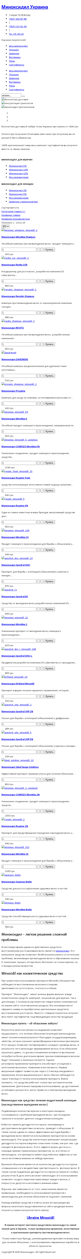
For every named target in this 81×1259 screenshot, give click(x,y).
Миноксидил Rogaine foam (16, 478)
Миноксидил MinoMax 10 (15, 537)
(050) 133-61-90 (18, 26)
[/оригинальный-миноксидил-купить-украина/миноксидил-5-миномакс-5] (15, 412)
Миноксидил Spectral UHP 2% (17, 711)
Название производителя (16, 219)
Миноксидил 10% (18, 169)
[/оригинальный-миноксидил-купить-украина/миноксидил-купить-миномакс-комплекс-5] (20, 439)
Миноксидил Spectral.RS (15, 596)
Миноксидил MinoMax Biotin (17, 909)
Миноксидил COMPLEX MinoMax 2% (21, 794)
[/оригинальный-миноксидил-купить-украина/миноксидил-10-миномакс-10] (15, 530)
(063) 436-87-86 (18, 19)
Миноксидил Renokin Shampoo (18, 296)
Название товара (11, 215)
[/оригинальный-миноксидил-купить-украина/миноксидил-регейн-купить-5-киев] (13, 499)
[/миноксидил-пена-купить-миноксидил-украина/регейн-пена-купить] (17, 471)
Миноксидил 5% (18, 166)
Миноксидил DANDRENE (15, 359)
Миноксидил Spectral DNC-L (17, 656)
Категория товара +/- (14, 211)
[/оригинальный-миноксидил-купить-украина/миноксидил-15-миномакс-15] (15, 847)
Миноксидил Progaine (13, 391)
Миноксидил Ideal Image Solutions (20, 767)
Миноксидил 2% (18, 190)
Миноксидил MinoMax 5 (14, 418)
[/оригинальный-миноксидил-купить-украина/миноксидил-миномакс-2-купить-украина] (15, 617)
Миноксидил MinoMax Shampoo (18, 237)
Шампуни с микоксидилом (23, 201)
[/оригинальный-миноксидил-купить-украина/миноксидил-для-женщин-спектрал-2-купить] (16, 704)
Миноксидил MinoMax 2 (14, 624)
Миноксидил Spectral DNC (16, 565)
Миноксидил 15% (18, 173)
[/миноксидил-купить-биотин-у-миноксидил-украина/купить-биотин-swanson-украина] (11, 875)
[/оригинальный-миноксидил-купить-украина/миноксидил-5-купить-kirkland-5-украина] (14, 677)
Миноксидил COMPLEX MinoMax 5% (21, 446)
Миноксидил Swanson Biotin (17, 881)
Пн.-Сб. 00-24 (16, 34)
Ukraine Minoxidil (40, 1217)
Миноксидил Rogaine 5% (15, 505)
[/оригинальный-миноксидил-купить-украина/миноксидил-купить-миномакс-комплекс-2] (20, 788)
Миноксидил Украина (25, 6)
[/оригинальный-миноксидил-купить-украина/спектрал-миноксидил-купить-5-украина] (16, 732)
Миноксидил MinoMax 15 (15, 854)
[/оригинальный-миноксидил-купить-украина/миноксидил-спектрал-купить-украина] (9, 589)
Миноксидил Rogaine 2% (15, 826)
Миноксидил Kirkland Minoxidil (18, 683)
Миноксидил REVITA (13, 328)
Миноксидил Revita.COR (14, 264)
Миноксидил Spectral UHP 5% (17, 739)
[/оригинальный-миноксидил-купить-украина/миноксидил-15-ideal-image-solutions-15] (18, 760)
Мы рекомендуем (18, 177)
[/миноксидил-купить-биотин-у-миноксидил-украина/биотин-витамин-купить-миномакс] (11, 902)
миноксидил (62, 951)
